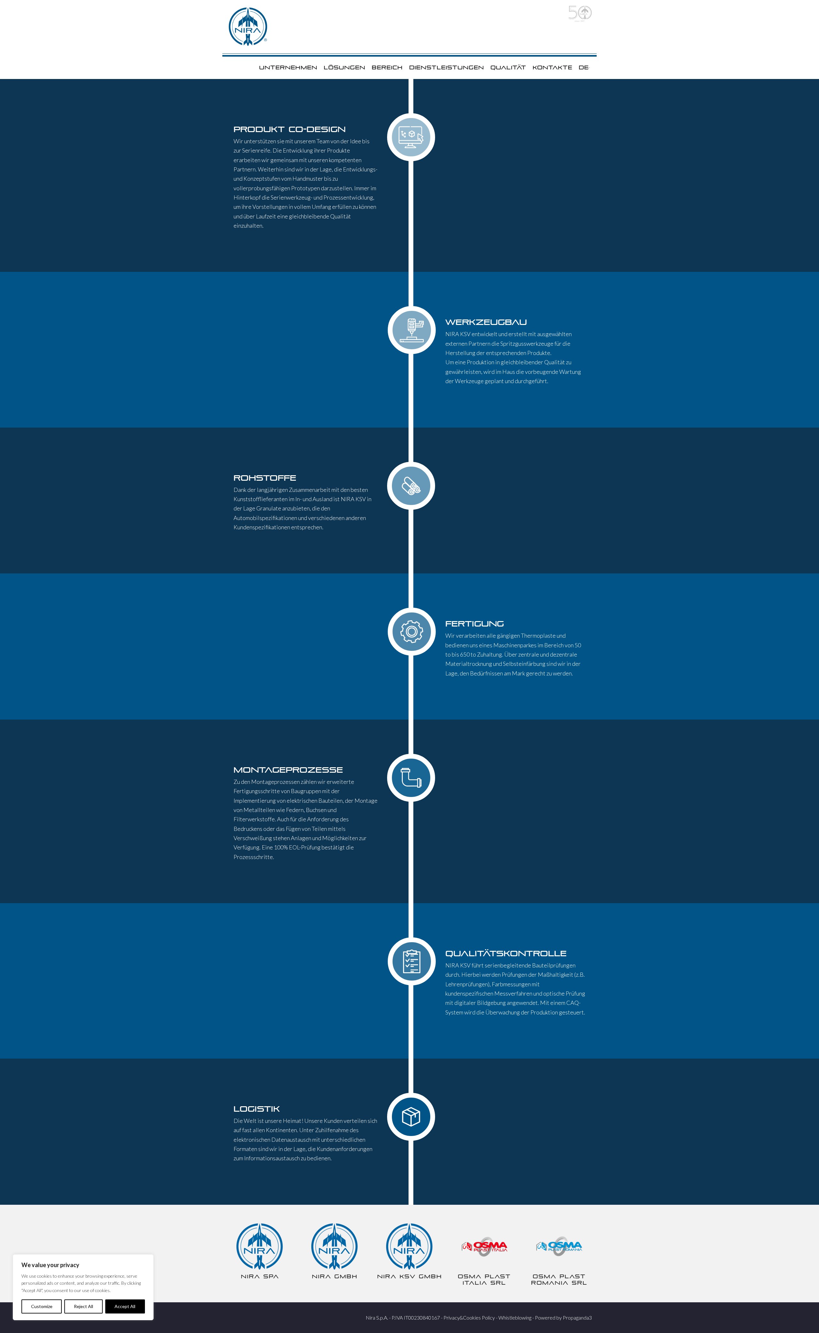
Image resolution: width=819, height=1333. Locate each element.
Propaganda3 (577, 1317)
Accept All (125, 1306)
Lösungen (344, 68)
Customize (41, 1306)
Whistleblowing (514, 1317)
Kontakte (552, 68)
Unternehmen (288, 68)
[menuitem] (584, 68)
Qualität (508, 68)
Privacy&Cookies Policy (469, 1317)
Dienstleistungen (446, 68)
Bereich (387, 68)
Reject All (83, 1306)
